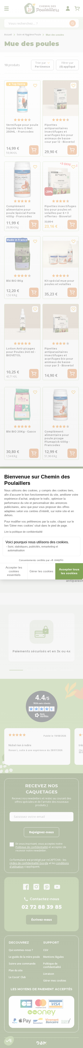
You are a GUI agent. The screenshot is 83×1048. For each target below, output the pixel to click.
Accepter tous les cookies (69, 571)
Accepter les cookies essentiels (14, 571)
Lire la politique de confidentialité (23, 531)
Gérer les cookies (41, 571)
